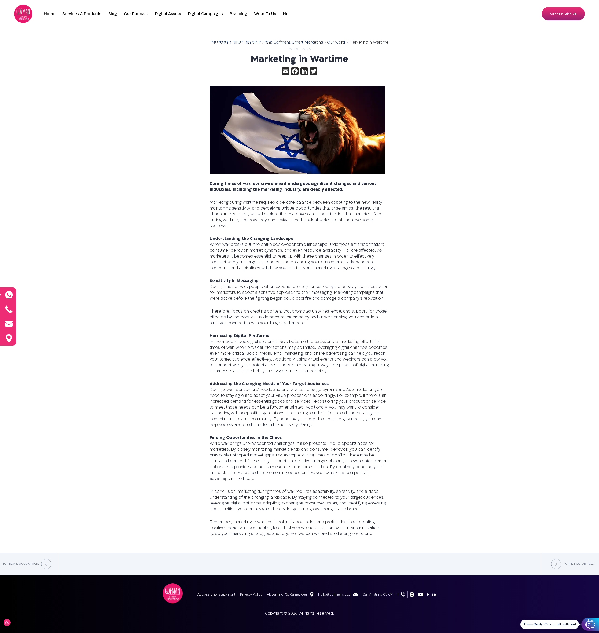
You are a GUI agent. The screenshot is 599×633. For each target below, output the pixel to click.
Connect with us (563, 14)
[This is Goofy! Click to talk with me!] (590, 624)
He (285, 13)
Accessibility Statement (216, 594)
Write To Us (265, 13)
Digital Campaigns (205, 13)
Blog (112, 13)
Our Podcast (136, 13)
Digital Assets (168, 13)
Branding (238, 13)
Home (49, 13)
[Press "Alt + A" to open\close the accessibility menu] (7, 622)
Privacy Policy (251, 594)
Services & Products (81, 13)
